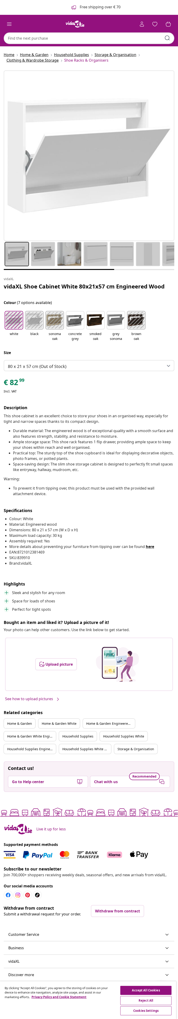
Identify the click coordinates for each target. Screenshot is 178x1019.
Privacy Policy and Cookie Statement (59, 997)
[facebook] (8, 895)
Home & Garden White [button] (59, 723)
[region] (88, 1000)
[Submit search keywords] (167, 38)
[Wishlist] (155, 24)
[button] (14, 326)
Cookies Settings (146, 1011)
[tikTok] (37, 895)
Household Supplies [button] (77, 736)
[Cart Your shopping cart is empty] (168, 24)
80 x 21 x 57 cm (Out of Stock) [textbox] (37, 366)
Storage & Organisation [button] (136, 749)
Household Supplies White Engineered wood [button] (86, 749)
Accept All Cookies (146, 990)
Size (7, 352)
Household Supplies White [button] (123, 736)
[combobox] (89, 38)
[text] (14, 383)
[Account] (142, 24)
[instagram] (18, 895)
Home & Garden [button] (19, 723)
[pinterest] (27, 895)
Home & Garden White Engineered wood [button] (31, 736)
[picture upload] (117, 664)
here (150, 546)
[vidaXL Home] (75, 24)
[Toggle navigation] (9, 24)
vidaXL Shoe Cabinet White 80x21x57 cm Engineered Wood (84, 286)
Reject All (146, 1000)
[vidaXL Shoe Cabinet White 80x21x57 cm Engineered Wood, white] (89, 156)
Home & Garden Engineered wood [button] (110, 723)
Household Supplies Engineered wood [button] (31, 749)
